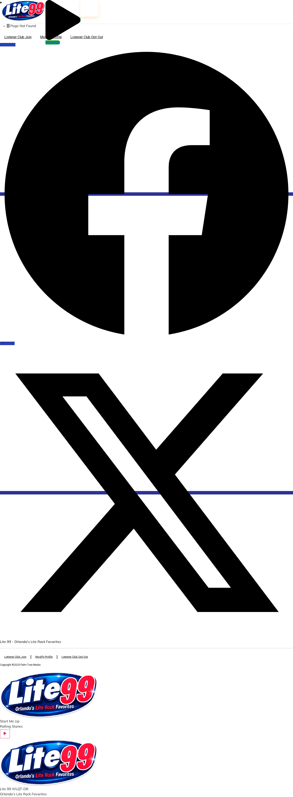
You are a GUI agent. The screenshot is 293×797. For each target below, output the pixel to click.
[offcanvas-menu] (1, 2)
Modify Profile (51, 37)
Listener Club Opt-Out (86, 37)
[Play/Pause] (5, 733)
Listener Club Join (18, 37)
